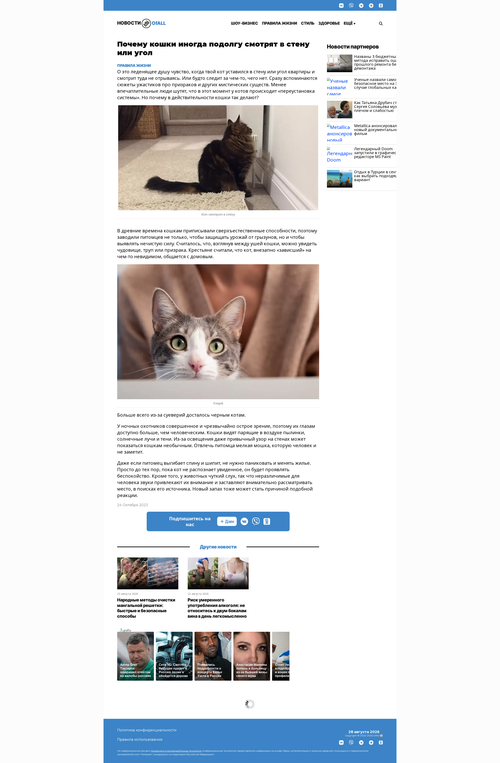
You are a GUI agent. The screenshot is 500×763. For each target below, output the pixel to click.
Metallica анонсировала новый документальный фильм (377, 129)
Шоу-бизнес (244, 23)
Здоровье (329, 23)
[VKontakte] (341, 5)
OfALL (141, 23)
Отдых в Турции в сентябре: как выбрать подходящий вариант (381, 175)
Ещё (349, 23)
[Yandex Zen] (371, 5)
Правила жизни (279, 23)
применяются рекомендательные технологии (176, 751)
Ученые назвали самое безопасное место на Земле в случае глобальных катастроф (383, 83)
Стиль (307, 23)
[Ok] (381, 5)
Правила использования (139, 739)
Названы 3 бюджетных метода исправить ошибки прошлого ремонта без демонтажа (380, 62)
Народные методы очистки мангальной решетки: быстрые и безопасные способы (146, 608)
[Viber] (351, 5)
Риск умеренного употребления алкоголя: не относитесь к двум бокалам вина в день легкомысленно (217, 608)
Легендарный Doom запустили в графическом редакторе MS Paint (379, 152)
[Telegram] (361, 5)
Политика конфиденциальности (147, 730)
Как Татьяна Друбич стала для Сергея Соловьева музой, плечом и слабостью (382, 106)
